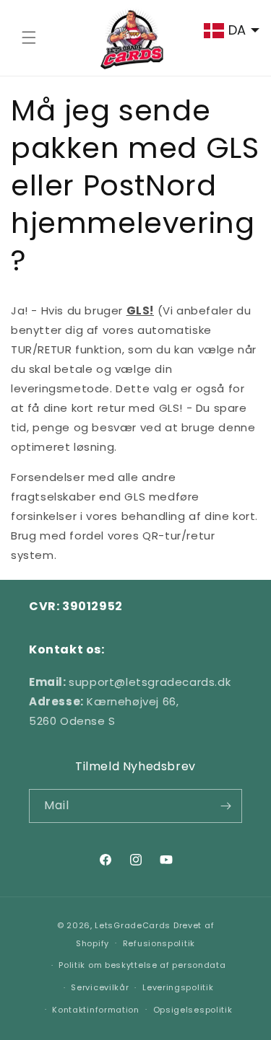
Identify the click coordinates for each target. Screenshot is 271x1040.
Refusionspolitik (159, 943)
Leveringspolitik (177, 987)
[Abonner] (225, 806)
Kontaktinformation (95, 1009)
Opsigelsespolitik (193, 1009)
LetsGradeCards (133, 925)
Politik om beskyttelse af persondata (142, 965)
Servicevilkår (100, 987)
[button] (29, 37)
